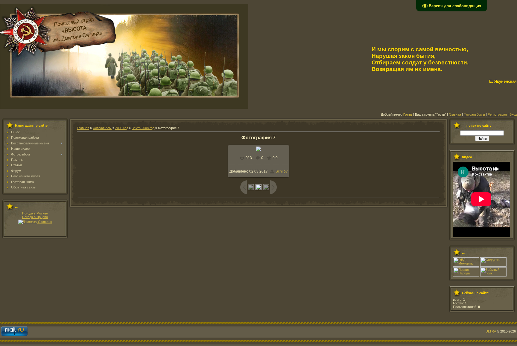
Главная (455, 114)
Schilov (282, 171)
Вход (513, 114)
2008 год (121, 128)
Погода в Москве (35, 213)
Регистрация (497, 114)
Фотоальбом (102, 128)
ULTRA (491, 331)
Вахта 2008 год (143, 128)
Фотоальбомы (474, 114)
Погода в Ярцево (35, 217)
